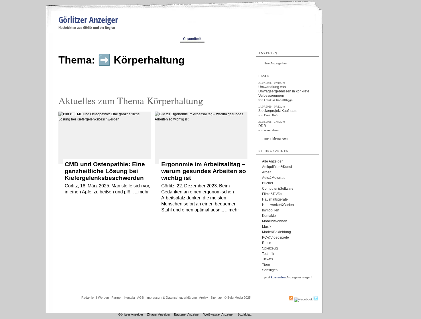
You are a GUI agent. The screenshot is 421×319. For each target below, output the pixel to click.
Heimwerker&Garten (278, 204)
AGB (140, 297)
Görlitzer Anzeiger (88, 19)
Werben (103, 297)
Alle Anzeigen (273, 161)
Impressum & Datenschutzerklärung (171, 297)
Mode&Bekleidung (276, 232)
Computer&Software (278, 188)
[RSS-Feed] (291, 299)
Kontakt (129, 297)
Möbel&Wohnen (274, 221)
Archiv (203, 297)
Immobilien (270, 210)
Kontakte (269, 215)
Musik (266, 226)
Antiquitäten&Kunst (277, 166)
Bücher (267, 183)
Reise (266, 242)
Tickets (267, 259)
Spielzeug (270, 248)
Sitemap (216, 297)
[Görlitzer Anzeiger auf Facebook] (303, 299)
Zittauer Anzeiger (158, 314)
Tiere (266, 264)
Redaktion (88, 297)
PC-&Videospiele (275, 237)
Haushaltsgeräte (275, 199)
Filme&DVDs (272, 194)
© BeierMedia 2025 (237, 297)
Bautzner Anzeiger (187, 314)
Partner (116, 297)
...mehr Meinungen (275, 138)
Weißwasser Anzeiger (218, 314)
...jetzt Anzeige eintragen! (287, 277)
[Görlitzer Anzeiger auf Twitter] (316, 299)
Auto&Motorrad (274, 177)
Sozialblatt (244, 314)
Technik (268, 253)
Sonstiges (270, 270)
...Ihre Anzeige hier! (275, 63)
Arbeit (266, 172)
